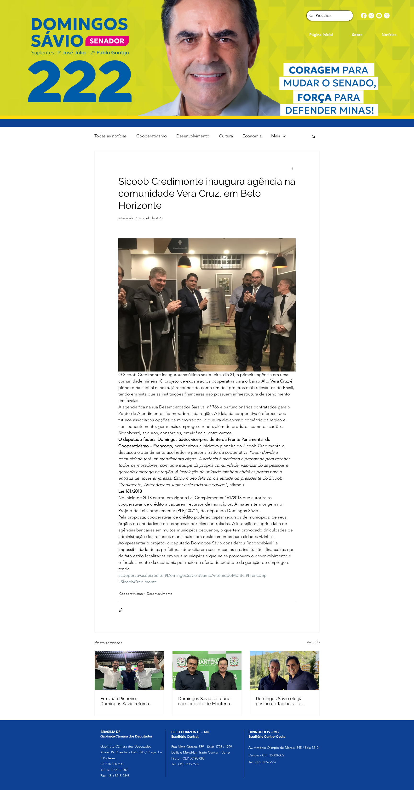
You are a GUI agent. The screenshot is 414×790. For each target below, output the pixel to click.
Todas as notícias (110, 136)
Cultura (226, 136)
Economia (252, 136)
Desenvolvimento (192, 136)
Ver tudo (313, 642)
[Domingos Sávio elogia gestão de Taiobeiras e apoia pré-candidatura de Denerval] (284, 670)
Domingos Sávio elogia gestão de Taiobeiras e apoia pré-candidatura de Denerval (281, 701)
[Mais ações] (293, 168)
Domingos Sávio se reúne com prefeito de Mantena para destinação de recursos (207, 701)
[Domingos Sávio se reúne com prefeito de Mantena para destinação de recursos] (207, 670)
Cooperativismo (151, 136)
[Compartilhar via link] (120, 610)
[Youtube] (379, 15)
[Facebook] (364, 15)
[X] (387, 15)
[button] (313, 136)
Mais (275, 136)
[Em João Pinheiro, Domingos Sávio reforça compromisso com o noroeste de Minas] (129, 670)
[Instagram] (371, 15)
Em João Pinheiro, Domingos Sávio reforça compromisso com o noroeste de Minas (124, 701)
